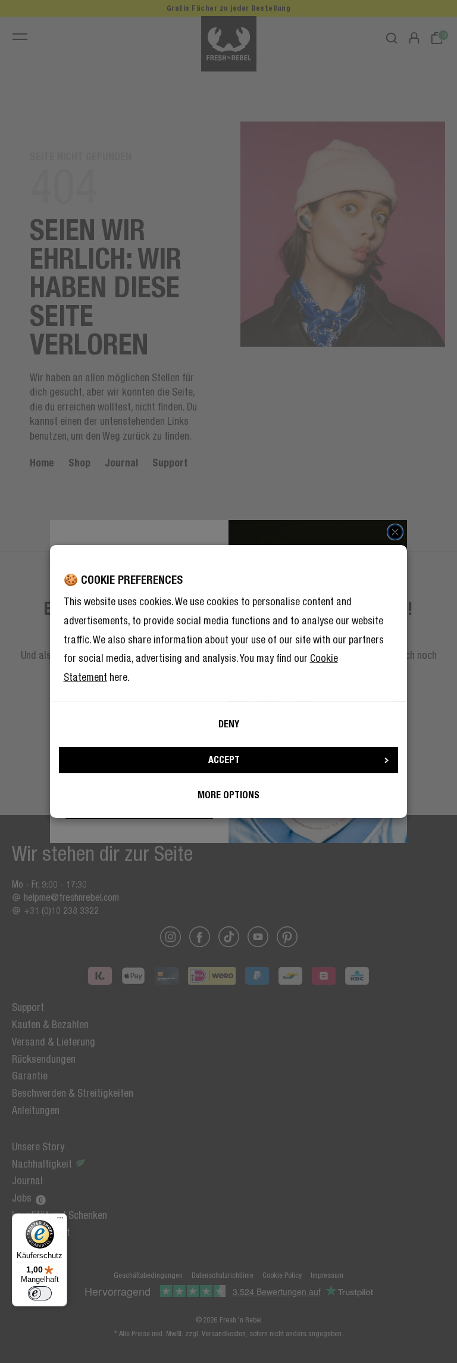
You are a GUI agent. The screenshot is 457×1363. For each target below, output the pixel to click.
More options (228, 795)
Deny (228, 724)
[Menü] (60, 1220)
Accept (224, 759)
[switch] (40, 1293)
